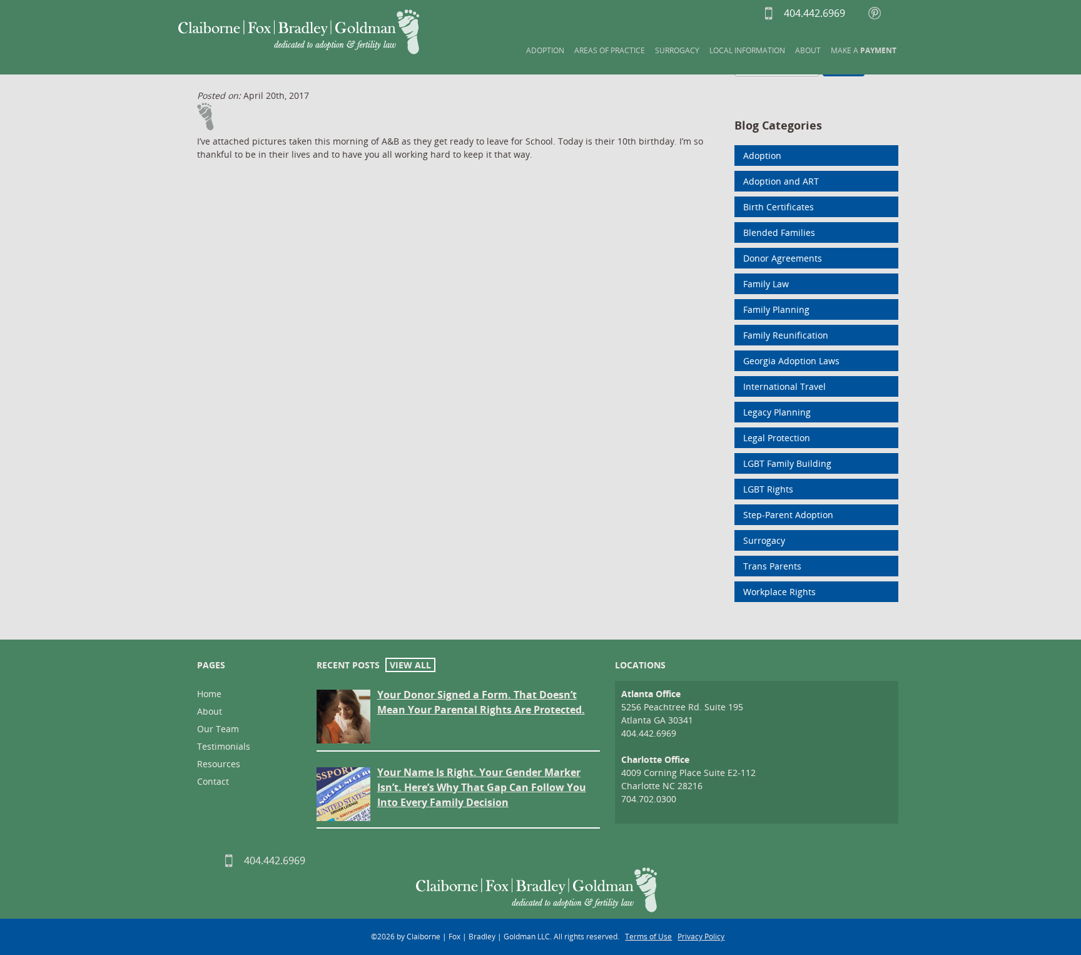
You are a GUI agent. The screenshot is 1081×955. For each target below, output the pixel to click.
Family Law (766, 284)
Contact (213, 781)
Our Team (218, 729)
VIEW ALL (410, 665)
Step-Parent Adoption (788, 515)
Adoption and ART (781, 181)
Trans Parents (772, 566)
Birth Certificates (778, 207)
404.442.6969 (791, 13)
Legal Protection (776, 438)
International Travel (784, 386)
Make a (863, 50)
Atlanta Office (651, 694)
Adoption (545, 50)
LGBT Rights (768, 489)
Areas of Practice (609, 50)
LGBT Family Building (787, 463)
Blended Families (779, 232)
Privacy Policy (701, 936)
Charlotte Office (655, 759)
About (808, 50)
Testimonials (223, 746)
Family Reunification (785, 335)
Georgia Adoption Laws (791, 361)
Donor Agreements (782, 258)
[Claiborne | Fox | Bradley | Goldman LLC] (298, 31)
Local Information (747, 50)
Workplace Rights (779, 592)
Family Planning (776, 309)
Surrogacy (677, 50)
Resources (218, 764)
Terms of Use (648, 936)
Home (209, 694)
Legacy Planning (777, 412)
